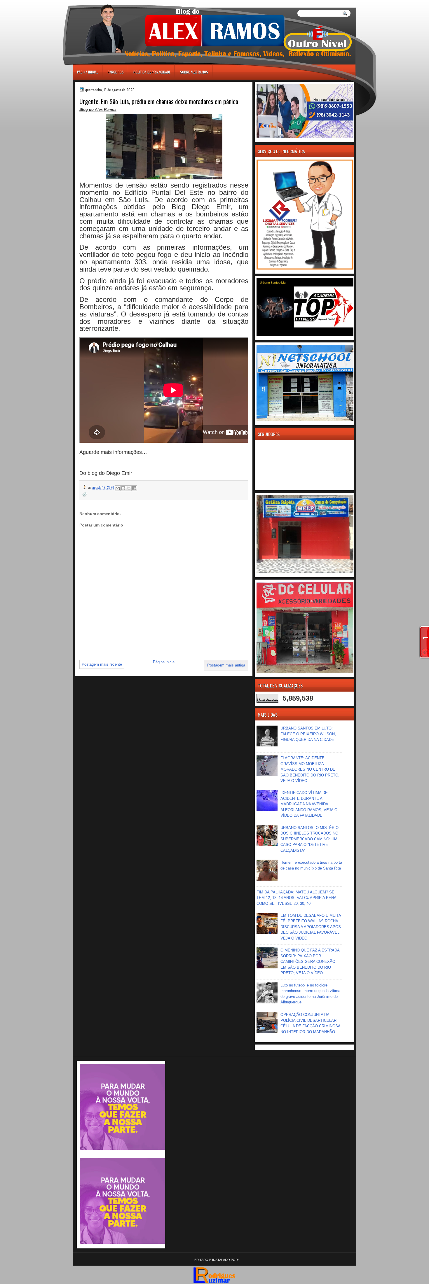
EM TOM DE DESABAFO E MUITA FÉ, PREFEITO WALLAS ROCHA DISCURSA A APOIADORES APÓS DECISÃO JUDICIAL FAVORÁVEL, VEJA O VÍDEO (310, 926)
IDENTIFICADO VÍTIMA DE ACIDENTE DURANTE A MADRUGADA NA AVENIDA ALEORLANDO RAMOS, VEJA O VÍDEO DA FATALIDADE (308, 804)
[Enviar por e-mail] (118, 488)
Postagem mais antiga (226, 665)
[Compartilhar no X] (129, 488)
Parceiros (116, 71)
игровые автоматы (99, 2)
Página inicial (87, 71)
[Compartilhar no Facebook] (134, 488)
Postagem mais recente (102, 664)
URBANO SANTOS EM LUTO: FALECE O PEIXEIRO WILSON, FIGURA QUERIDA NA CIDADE (308, 734)
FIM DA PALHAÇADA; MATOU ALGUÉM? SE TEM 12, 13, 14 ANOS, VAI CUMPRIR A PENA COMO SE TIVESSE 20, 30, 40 (296, 898)
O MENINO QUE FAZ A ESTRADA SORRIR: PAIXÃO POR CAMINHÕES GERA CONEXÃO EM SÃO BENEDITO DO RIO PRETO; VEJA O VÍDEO (309, 961)
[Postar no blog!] (123, 488)
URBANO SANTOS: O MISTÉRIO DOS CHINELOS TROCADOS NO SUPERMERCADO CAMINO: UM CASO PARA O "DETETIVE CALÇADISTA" (309, 839)
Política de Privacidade (151, 71)
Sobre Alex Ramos (194, 71)
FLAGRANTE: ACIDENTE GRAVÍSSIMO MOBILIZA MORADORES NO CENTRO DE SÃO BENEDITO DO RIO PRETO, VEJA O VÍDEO (309, 769)
